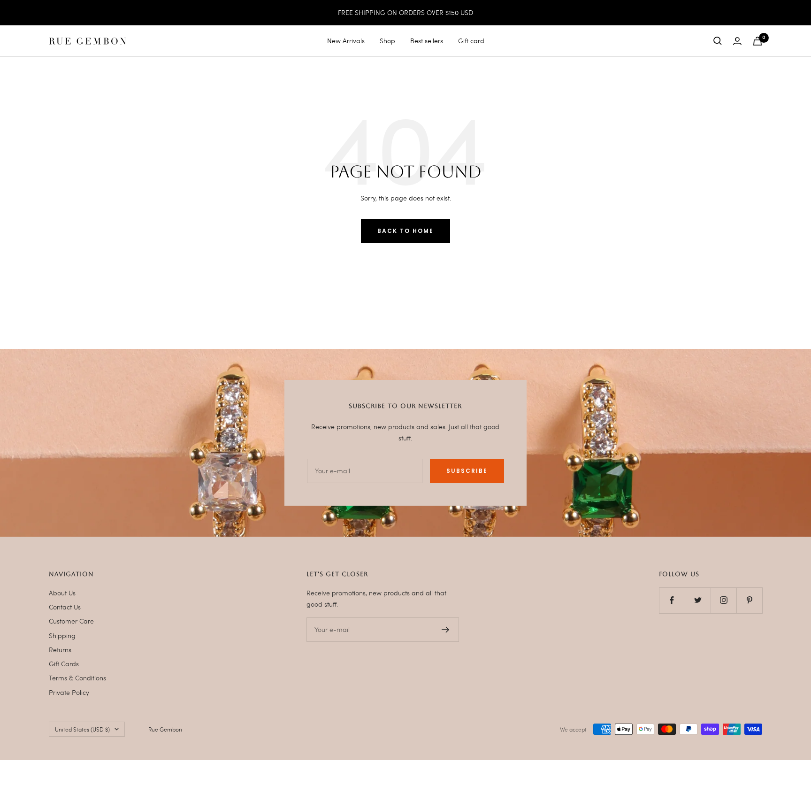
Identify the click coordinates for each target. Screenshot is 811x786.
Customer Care (71, 620)
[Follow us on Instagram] (723, 600)
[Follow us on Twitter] (698, 600)
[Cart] (757, 41)
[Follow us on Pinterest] (749, 600)
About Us (62, 592)
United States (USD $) (82, 729)
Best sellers (426, 40)
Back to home (405, 231)
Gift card (471, 40)
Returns (60, 649)
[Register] (446, 629)
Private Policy (69, 692)
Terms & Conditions (77, 677)
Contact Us (65, 606)
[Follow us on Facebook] (672, 600)
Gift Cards (64, 663)
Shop (387, 40)
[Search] (717, 41)
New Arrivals (346, 40)
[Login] (737, 41)
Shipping (62, 635)
